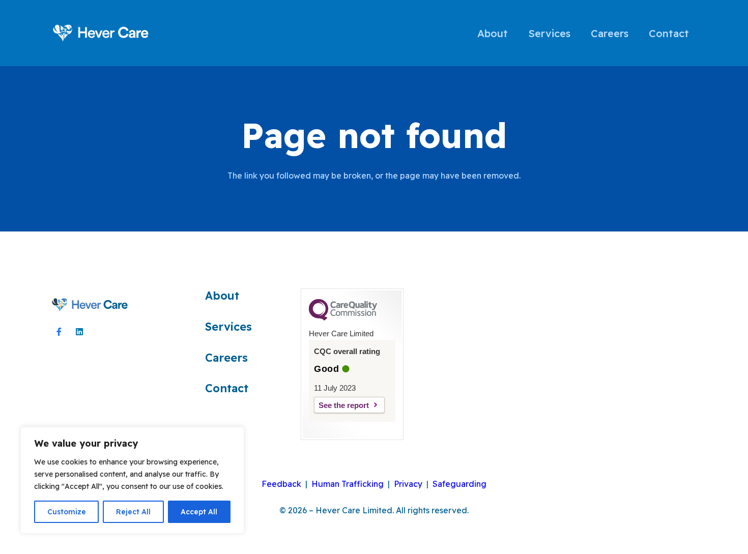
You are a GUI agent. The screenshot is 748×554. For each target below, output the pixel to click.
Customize (66, 511)
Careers (226, 357)
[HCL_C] (90, 305)
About (222, 295)
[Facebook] (59, 332)
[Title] (101, 33)
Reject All (133, 511)
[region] (132, 480)
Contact (226, 388)
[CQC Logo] (343, 318)
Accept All (199, 511)
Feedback (281, 484)
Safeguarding (459, 484)
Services (228, 326)
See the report (344, 405)
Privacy (408, 484)
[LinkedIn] (79, 332)
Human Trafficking (347, 484)
